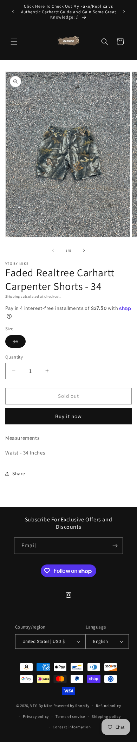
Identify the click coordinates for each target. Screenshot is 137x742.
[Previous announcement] (13, 11)
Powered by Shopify (71, 705)
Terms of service (70, 716)
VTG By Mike (41, 705)
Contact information (72, 726)
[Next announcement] (124, 11)
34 (19, 343)
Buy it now (68, 416)
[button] (14, 41)
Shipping (12, 296)
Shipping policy (106, 716)
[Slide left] (53, 250)
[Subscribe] (115, 546)
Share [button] (18, 473)
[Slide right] (84, 250)
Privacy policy (36, 716)
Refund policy (108, 705)
